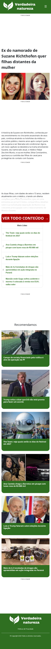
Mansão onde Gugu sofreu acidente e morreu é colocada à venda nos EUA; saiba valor (22, 281)
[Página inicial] (25, 620)
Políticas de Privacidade (25, 629)
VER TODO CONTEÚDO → (25, 218)
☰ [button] (45, 6)
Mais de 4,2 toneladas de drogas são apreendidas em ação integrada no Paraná (22, 270)
